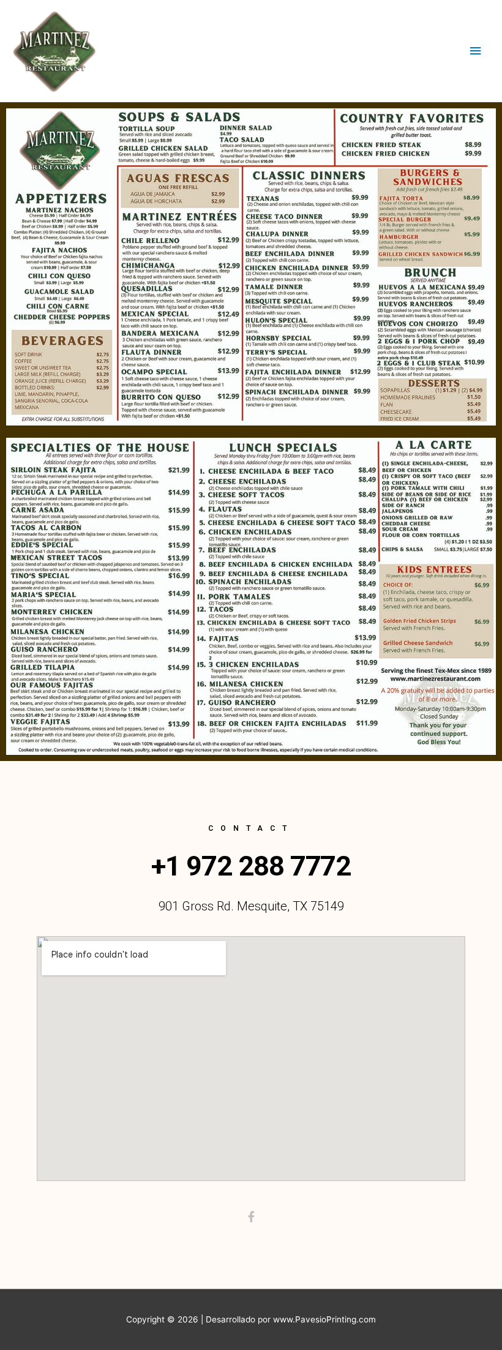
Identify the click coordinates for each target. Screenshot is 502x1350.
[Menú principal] (476, 51)
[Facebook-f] (251, 1217)
